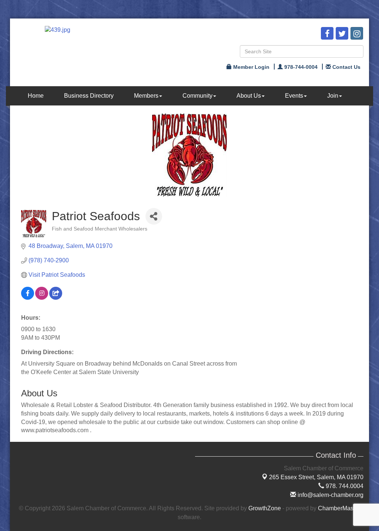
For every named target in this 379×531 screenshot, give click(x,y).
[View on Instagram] (41, 298)
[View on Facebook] (27, 298)
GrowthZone (264, 508)
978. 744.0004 (343, 486)
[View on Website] (55, 298)
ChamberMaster (339, 508)
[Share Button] (153, 216)
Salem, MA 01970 (316, 477)
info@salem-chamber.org (329, 495)
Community (197, 96)
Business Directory (89, 96)
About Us (249, 96)
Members (146, 96)
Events (294, 96)
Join (332, 96)
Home (36, 96)
